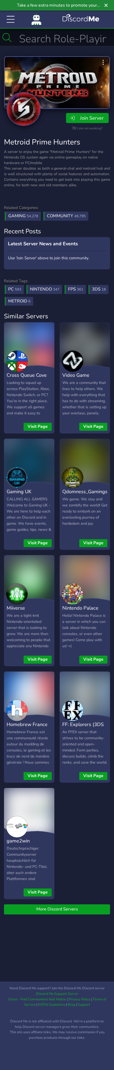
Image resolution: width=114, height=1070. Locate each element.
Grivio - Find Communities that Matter (37, 999)
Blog (71, 1004)
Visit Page (38, 426)
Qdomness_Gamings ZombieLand (84, 495)
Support (83, 1004)
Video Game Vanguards (75, 379)
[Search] (7, 37)
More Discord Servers (57, 909)
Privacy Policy (79, 999)
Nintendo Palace (80, 608)
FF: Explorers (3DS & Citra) (83, 728)
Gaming (23, 216)
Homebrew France (27, 724)
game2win (18, 840)
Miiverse (16, 608)
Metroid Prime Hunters (42, 142)
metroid (19, 301)
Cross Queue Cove (27, 375)
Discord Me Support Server (57, 993)
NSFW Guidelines (51, 1004)
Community (66, 216)
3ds (99, 289)
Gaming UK (19, 491)
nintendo (44, 289)
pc (14, 289)
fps (75, 289)
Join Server (91, 118)
